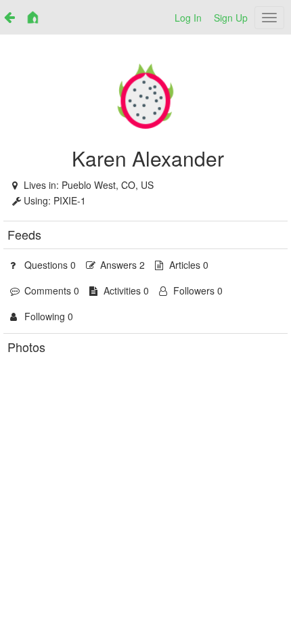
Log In (188, 17)
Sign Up (231, 17)
